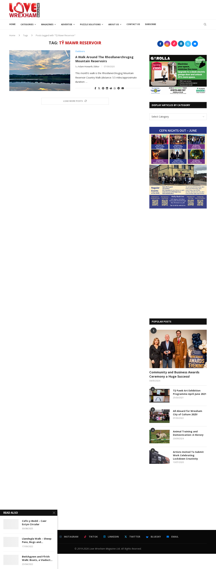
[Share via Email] (123, 88)
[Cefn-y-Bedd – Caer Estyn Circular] (11, 524)
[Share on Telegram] (118, 88)
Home (12, 24)
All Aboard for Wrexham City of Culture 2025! (187, 412)
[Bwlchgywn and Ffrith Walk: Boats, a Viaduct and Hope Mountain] (11, 560)
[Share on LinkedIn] (107, 88)
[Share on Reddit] (111, 88)
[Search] (205, 24)
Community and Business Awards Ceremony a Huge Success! (174, 374)
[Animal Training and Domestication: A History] (159, 436)
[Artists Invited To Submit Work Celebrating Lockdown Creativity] (159, 457)
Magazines (47, 24)
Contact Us (133, 24)
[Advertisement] (145, 9)
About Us (113, 24)
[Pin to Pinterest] (103, 88)
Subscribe (150, 24)
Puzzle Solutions (90, 24)
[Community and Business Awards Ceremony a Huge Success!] (178, 349)
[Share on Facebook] (95, 88)
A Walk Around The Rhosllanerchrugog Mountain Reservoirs (104, 59)
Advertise (66, 24)
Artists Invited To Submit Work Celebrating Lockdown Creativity (188, 455)
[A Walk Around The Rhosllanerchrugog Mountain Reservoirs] (39, 70)
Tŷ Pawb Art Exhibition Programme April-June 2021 (189, 392)
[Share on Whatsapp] (115, 88)
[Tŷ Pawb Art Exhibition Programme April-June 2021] (159, 395)
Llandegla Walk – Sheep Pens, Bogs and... (36, 540)
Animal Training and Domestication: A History (188, 433)
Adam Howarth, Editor (88, 66)
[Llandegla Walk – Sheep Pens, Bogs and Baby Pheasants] (11, 542)
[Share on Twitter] (99, 88)
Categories (27, 24)
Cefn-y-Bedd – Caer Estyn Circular (34, 522)
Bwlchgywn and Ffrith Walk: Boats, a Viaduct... (37, 558)
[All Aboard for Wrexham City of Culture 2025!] (159, 416)
